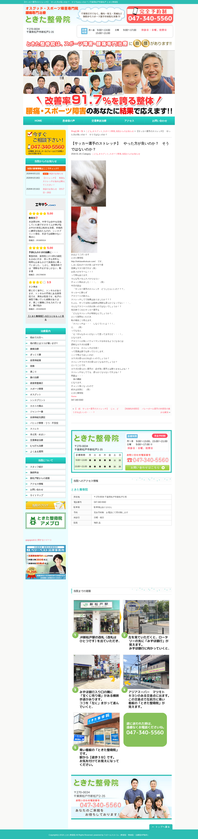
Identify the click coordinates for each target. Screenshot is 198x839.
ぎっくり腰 (35, 354)
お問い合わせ (36, 489)
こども (89, 131)
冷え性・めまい (37, 434)
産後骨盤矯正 (36, 383)
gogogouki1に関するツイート (39, 540)
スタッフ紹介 (36, 466)
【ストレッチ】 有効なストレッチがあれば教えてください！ (54, 181)
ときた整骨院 (69, 835)
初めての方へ (36, 337)
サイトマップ (36, 495)
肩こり (33, 371)
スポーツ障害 (109, 131)
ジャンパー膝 (36, 411)
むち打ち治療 (36, 446)
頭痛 (32, 366)
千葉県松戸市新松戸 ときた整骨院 (104, 2)
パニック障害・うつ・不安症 (44, 423)
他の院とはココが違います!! (44, 343)
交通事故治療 (36, 440)
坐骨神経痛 (35, 360)
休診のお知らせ (56, 173)
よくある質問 (36, 451)
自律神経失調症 (37, 417)
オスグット (97, 131)
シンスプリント (37, 400)
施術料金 (34, 472)
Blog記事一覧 (77, 131)
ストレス (34, 428)
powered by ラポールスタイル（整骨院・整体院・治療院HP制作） (121, 835)
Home (73, 396)
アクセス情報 (36, 484)
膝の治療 (34, 377)
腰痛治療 (34, 349)
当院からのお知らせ (125, 131)
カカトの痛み (36, 406)
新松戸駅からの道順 (40, 478)
